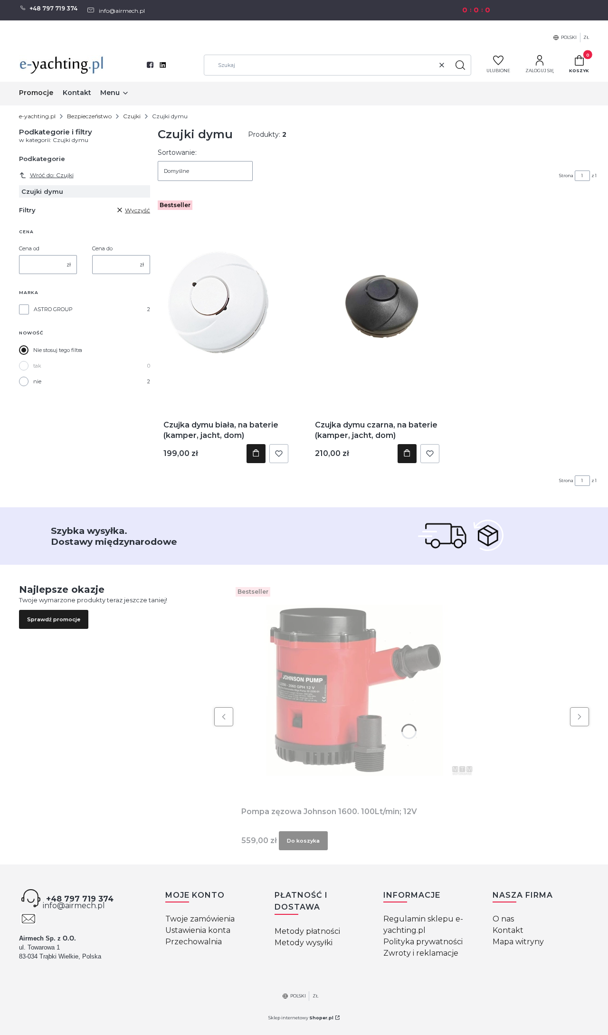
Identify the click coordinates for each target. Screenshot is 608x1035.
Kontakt (508, 930)
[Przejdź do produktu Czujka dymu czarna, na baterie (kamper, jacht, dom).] (377, 303)
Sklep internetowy (300, 1017)
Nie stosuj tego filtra (57, 350)
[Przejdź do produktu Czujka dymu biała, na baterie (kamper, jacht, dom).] (226, 303)
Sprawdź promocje (53, 619)
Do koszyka (256, 453)
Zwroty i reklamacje (420, 953)
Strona (566, 175)
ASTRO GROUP (53, 309)
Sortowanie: (177, 152)
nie (37, 381)
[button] (460, 65)
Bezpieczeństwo (89, 116)
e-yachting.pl (37, 116)
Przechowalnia (193, 941)
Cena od (29, 248)
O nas (503, 918)
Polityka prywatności (423, 941)
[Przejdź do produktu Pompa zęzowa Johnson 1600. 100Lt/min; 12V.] (354, 690)
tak (37, 365)
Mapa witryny (518, 941)
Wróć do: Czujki (52, 175)
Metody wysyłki (303, 942)
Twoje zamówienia (200, 918)
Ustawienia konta (197, 930)
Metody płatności (307, 931)
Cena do (102, 248)
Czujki (132, 116)
